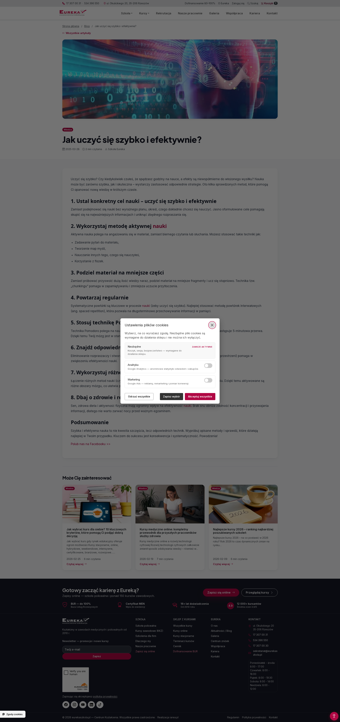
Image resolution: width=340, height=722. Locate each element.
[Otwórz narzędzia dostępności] (334, 716)
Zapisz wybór (171, 396)
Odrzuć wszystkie (139, 396)
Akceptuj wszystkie (200, 396)
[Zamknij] (212, 325)
